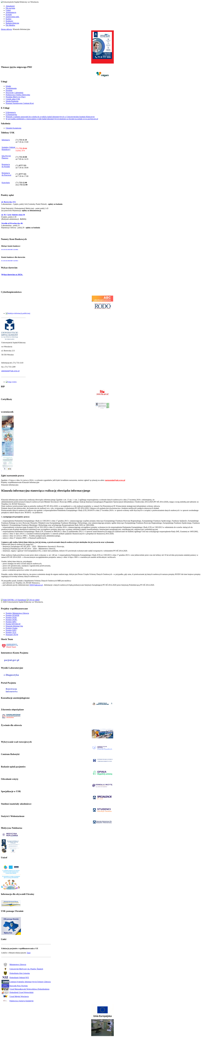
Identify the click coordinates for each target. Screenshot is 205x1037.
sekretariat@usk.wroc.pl (10, 371)
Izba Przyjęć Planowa (6, 157)
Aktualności (10, 6)
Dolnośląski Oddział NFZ (19, 978)
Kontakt (9, 15)
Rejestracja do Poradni (6, 165)
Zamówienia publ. (12, 17)
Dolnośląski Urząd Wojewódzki (21, 992)
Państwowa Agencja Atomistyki (21, 1001)
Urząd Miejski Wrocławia (19, 996)
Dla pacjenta (10, 8)
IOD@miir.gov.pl (36, 585)
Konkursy (9, 21)
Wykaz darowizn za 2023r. (12, 275)
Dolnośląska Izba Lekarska (19, 973)
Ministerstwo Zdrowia (17, 964)
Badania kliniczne (12, 23)
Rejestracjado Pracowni (6, 174)
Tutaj (28, 953)
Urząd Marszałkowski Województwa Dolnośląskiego (29, 989)
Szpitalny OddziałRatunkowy (8, 148)
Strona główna (6, 29)
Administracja (11, 12)
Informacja (6, 140)
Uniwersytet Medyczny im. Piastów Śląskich (26, 969)
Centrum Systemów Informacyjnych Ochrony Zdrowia (30, 982)
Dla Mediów (10, 25)
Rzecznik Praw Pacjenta (18, 986)
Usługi (8, 10)
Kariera (8, 19)
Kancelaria (6, 183)
